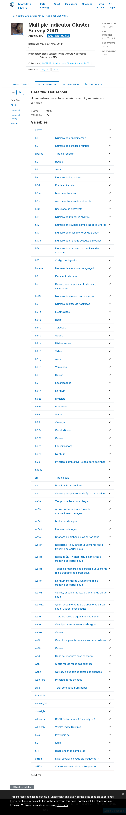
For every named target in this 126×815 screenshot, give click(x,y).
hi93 (37, 461)
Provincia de (62, 734)
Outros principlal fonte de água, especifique (80, 493)
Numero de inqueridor (68, 177)
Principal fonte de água (68, 485)
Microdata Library (24, 6)
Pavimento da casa (66, 276)
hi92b (38, 406)
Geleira (59, 335)
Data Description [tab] (47, 85)
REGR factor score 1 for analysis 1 (75, 719)
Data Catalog (44, 6)
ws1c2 (38, 529)
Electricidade (62, 311)
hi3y (37, 201)
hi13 (37, 232)
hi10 (37, 208)
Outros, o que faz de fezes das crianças (78, 671)
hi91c (38, 327)
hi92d (38, 422)
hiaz (37, 284)
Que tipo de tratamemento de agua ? (76, 624)
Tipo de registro (64, 153)
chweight (40, 711)
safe (37, 687)
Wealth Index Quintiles (68, 727)
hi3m (38, 193)
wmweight (41, 703)
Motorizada (61, 406)
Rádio (58, 319)
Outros (59, 375)
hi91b (38, 319)
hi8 (37, 276)
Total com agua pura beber (71, 687)
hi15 (37, 260)
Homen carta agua (66, 529)
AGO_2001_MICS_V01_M (57, 16)
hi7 (37, 161)
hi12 (37, 224)
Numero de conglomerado (70, 137)
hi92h (38, 454)
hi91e (38, 343)
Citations (87, 4)
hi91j (37, 382)
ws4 (37, 656)
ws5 (37, 663)
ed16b (38, 766)
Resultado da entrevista (68, 208)
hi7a (37, 734)
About (57, 4)
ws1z (38, 493)
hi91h (38, 367)
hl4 (37, 750)
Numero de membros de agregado (75, 268)
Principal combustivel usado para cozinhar (80, 461)
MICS (41, 16)
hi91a (38, 311)
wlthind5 (40, 727)
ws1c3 (38, 536)
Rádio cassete (63, 343)
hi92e (38, 430)
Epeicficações (63, 382)
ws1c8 (38, 592)
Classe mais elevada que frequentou (76, 766)
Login (112, 7)
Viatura (59, 414)
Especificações (63, 446)
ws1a (38, 501)
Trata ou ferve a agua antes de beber (77, 616)
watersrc (40, 679)
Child (13, 105)
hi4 (37, 177)
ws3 (37, 640)
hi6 (37, 169)
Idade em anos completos (70, 750)
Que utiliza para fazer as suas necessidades (80, 640)
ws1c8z (39, 604)
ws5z (38, 671)
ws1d (38, 616)
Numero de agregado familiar (72, 145)
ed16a (38, 758)
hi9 (37, 303)
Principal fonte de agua (68, 679)
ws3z (38, 648)
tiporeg (39, 153)
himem (39, 268)
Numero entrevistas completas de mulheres (80, 224)
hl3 (37, 742)
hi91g (38, 359)
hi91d (38, 335)
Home (13, 16)
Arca (58, 359)
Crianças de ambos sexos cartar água (77, 536)
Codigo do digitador (66, 260)
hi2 (36, 145)
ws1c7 (38, 580)
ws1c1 (38, 521)
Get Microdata (59, 36)
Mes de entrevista (65, 193)
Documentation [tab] (70, 84)
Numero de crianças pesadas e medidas (78, 240)
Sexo (58, 742)
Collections (71, 4)
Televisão (60, 327)
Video (58, 351)
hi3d (37, 185)
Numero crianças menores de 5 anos (77, 232)
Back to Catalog (23, 787)
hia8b (38, 296)
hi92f (38, 438)
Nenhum (60, 390)
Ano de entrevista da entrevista (73, 201)
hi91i (37, 375)
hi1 (36, 137)
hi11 (37, 216)
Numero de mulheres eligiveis (72, 216)
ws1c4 (38, 544)
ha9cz (38, 469)
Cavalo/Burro (63, 430)
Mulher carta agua (66, 521)
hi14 (37, 248)
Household (16, 110)
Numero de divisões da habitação (74, 296)
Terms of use (100, 6)
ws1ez (38, 632)
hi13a (38, 240)
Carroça (60, 422)
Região (59, 161)
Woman (14, 123)
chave (38, 130)
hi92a (38, 398)
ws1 (37, 485)
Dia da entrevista (65, 185)
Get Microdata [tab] (94, 84)
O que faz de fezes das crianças (74, 663)
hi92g (38, 446)
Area (58, 169)
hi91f (38, 351)
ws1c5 (38, 556)
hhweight (40, 695)
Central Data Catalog (27, 16)
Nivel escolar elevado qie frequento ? (77, 758)
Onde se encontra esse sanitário (74, 656)
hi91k (38, 390)
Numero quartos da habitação (72, 303)
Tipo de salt (62, 477)
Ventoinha (61, 367)
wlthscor (40, 719)
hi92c (38, 414)
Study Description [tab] (22, 84)
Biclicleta (60, 398)
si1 (36, 477)
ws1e (38, 624)
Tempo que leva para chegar (72, 501)
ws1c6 (38, 568)
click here (62, 805)
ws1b (38, 509)
